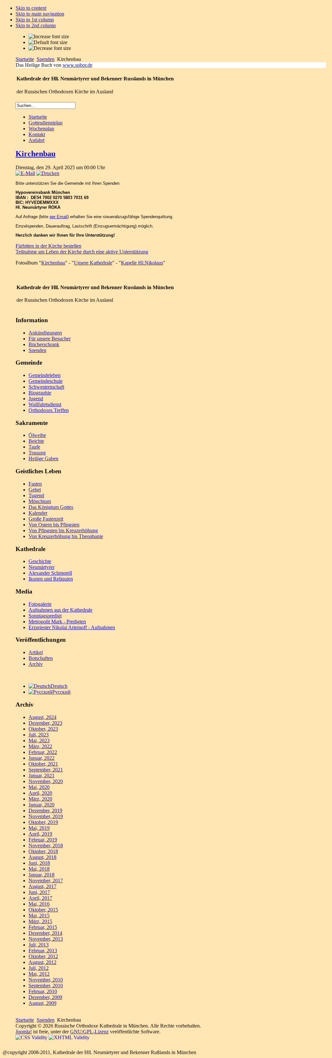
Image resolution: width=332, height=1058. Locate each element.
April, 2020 (40, 793)
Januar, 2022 (41, 758)
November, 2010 (46, 979)
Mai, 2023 (39, 740)
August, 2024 (42, 717)
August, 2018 (42, 857)
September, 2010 (46, 985)
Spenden (45, 59)
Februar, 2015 (43, 927)
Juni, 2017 (39, 892)
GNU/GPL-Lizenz (89, 1031)
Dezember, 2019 (45, 810)
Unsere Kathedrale (93, 262)
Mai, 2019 (39, 828)
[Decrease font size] (50, 48)
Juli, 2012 (39, 968)
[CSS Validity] (32, 1037)
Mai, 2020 (39, 787)
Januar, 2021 (41, 775)
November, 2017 (46, 880)
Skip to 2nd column (36, 25)
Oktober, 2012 (43, 956)
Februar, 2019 (43, 839)
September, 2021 (46, 769)
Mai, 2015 (39, 915)
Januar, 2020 (41, 804)
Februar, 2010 (43, 991)
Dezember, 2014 (45, 933)
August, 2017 (42, 886)
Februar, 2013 (43, 950)
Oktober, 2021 (43, 764)
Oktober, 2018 (43, 851)
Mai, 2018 (39, 869)
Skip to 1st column (35, 19)
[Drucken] (47, 173)
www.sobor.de (77, 65)
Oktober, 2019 (43, 822)
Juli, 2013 (39, 944)
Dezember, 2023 (45, 723)
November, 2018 (46, 845)
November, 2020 (46, 781)
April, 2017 (40, 898)
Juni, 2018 (39, 863)
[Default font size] (48, 42)
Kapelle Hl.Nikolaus (142, 262)
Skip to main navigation (40, 14)
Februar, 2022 (43, 752)
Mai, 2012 (39, 974)
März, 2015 (40, 921)
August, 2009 (42, 1003)
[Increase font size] (49, 37)
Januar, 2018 (41, 874)
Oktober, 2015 (43, 909)
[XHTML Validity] (69, 1037)
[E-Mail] (25, 173)
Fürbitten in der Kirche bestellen (48, 246)
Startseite (25, 59)
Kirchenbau (35, 153)
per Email (58, 216)
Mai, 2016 (39, 904)
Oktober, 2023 (43, 729)
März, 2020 (40, 799)
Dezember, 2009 (45, 997)
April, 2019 (40, 834)
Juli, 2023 (39, 734)
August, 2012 (42, 962)
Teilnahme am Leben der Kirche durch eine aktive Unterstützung (82, 251)
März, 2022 (40, 746)
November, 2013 (46, 939)
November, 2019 (46, 816)
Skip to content (31, 8)
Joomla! (24, 1031)
